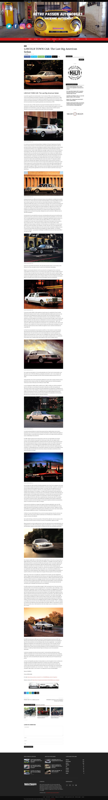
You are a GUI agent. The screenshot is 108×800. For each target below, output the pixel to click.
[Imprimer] (38, 693)
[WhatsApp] (30, 693)
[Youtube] (83, 1)
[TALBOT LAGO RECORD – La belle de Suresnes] (48, 772)
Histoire (28, 44)
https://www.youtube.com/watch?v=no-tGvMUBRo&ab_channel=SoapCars (42, 677)
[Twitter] (81, 1)
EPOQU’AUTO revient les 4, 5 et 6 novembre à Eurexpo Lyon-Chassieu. (55, 700)
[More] (59, 57)
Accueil (25, 44)
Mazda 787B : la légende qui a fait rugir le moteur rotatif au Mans (74, 100)
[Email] (35, 693)
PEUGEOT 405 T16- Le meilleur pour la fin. (31, 699)
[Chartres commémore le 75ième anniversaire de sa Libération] (48, 766)
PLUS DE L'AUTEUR (40, 704)
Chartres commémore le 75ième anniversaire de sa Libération (56, 766)
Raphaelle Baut (52, 798)
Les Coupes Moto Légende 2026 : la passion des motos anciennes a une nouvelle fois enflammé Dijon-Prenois (74, 92)
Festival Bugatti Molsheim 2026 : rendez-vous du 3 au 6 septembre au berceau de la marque (74, 87)
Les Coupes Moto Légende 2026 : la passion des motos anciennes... (35, 766)
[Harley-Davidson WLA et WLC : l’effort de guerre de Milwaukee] (57, 711)
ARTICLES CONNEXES (30, 704)
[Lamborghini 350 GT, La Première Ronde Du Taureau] (48, 761)
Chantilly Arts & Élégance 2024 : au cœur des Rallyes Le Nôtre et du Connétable (75, 96)
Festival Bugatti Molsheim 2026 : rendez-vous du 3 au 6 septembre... (36, 760)
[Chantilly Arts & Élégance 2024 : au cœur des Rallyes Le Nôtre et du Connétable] (27, 772)
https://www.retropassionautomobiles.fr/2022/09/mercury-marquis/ (45, 680)
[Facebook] (78, 1)
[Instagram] (80, 1)
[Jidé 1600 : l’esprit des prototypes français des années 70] (43, 711)
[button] (86, 39)
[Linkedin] (33, 693)
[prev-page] (24, 720)
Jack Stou (26, 54)
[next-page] (26, 720)
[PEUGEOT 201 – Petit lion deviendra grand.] (30, 711)
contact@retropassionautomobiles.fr (52, 792)
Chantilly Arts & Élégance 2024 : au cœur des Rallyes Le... (35, 772)
